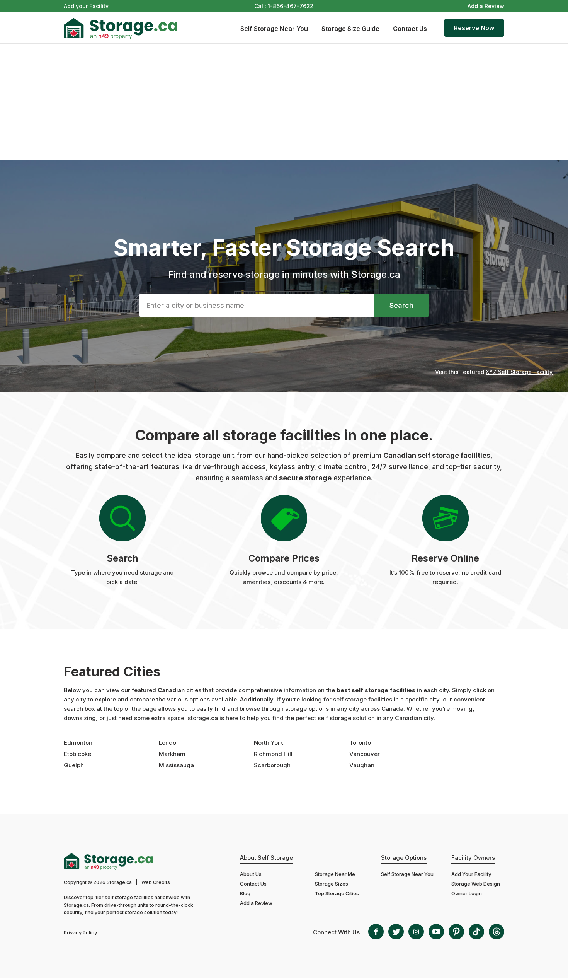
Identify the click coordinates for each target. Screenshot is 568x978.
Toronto (360, 742)
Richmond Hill (273, 754)
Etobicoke (77, 754)
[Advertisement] (284, 102)
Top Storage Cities (337, 893)
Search (401, 305)
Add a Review (486, 6)
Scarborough (272, 765)
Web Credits (155, 882)
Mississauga (176, 765)
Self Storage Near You (274, 28)
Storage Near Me (335, 874)
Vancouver (364, 754)
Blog (245, 893)
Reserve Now (474, 28)
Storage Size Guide (350, 28)
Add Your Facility (471, 874)
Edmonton (78, 742)
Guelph (74, 765)
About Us (251, 874)
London (169, 742)
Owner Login (466, 893)
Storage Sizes (331, 884)
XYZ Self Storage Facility (519, 372)
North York (268, 742)
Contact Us (410, 28)
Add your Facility (86, 6)
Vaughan (361, 765)
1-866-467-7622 (290, 6)
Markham (172, 754)
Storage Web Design (475, 884)
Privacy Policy (80, 932)
